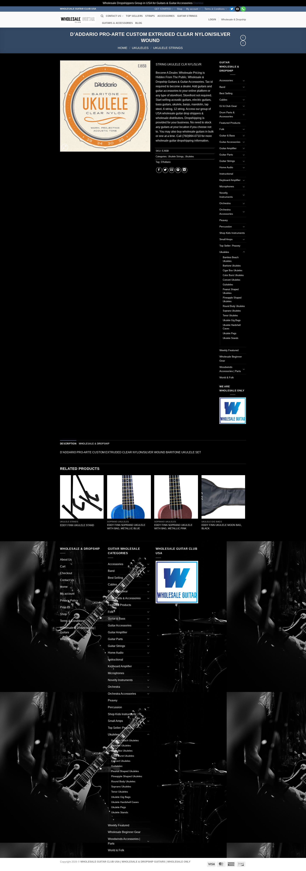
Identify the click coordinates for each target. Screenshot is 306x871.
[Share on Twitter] (165, 170)
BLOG (138, 23)
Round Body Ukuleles (234, 306)
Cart (62, 566)
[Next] (245, 508)
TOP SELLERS (134, 16)
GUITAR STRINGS (187, 16)
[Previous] (60, 508)
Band (222, 87)
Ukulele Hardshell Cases (232, 327)
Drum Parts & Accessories (226, 114)
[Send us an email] (237, 9)
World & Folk (226, 377)
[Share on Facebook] (159, 170)
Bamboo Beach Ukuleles (231, 259)
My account (192, 9)
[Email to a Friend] (172, 170)
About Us (66, 559)
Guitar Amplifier (228, 148)
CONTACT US (113, 16)
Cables (223, 99)
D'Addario (166, 162)
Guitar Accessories (229, 141)
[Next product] (243, 37)
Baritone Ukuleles (232, 265)
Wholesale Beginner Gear (230, 358)
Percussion (225, 226)
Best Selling (226, 93)
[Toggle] (244, 81)
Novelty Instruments (226, 194)
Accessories (226, 80)
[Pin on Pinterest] (178, 170)
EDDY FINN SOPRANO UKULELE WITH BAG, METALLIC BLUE (126, 527)
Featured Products (229, 122)
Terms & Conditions (215, 9)
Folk (221, 129)
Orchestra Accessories (226, 211)
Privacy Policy (69, 600)
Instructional (226, 173)
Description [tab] (68, 443)
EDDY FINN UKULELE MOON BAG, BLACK (222, 527)
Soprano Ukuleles (232, 310)
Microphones (226, 186)
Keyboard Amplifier (229, 180)
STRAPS (150, 16)
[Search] (102, 16)
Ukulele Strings (168, 48)
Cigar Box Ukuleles (232, 270)
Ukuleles (140, 48)
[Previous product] (243, 43)
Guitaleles (228, 284)
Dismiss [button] (198, 3)
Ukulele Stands (230, 338)
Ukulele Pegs (229, 333)
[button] (212, 19)
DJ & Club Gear (228, 106)
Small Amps (226, 239)
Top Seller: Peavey (229, 245)
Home (122, 48)
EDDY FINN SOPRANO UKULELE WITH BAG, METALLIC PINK (173, 527)
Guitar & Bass (227, 135)
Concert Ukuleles (231, 279)
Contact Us (67, 580)
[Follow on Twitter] (231, 9)
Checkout (66, 573)
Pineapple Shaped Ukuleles (232, 299)
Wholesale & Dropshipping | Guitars (77, 630)
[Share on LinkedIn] (184, 170)
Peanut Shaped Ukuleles (231, 291)
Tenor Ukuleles (230, 315)
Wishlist (65, 639)
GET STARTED (163, 9)
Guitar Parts (226, 154)
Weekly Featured (229, 350)
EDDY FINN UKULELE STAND (77, 525)
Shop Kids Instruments (232, 232)
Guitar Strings (227, 161)
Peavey (223, 220)
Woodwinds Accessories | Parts (230, 369)
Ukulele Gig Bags (232, 320)
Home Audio (226, 167)
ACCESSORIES (166, 16)
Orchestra (225, 203)
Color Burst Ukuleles (233, 275)
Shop (179, 9)
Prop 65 (65, 607)
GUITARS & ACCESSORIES (117, 23)
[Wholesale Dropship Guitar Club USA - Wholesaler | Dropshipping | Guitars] (77, 19)
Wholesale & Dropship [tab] (94, 443)
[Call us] (243, 9)
